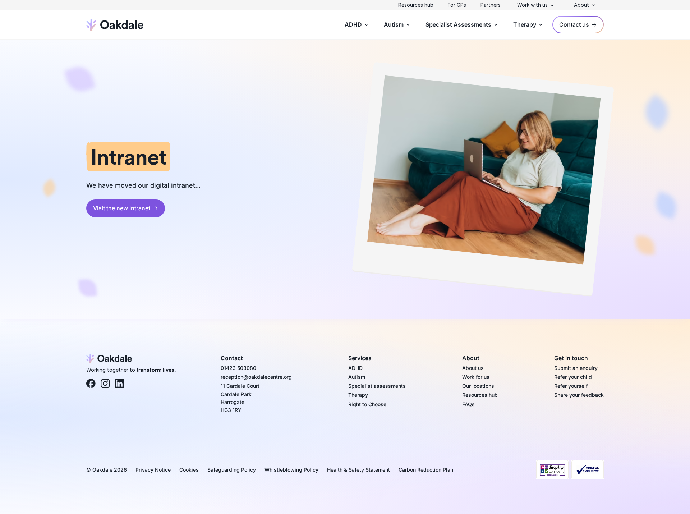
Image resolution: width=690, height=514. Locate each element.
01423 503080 (238, 368)
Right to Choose (367, 404)
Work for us (475, 377)
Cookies (189, 470)
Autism (356, 377)
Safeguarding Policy (231, 470)
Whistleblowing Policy (291, 470)
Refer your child (573, 377)
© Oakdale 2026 (106, 470)
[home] (115, 24)
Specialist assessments (377, 386)
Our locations (478, 386)
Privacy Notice (153, 470)
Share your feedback (579, 395)
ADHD (355, 368)
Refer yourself (571, 386)
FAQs (468, 404)
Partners (490, 5)
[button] (536, 5)
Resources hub (415, 5)
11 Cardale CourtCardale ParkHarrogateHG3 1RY (240, 398)
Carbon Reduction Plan (426, 470)
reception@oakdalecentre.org (256, 377)
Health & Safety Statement (358, 470)
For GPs (457, 5)
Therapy (358, 395)
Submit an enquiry (576, 368)
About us (473, 368)
